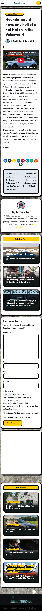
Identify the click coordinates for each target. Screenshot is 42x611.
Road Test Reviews (23, 569)
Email (5, 372)
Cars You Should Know (14, 14)
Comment (7, 332)
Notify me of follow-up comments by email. (21, 413)
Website (6, 381)
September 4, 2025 (28, 259)
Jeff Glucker (23, 212)
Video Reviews (12, 572)
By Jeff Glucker (16, 41)
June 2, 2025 (25, 282)
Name (5, 362)
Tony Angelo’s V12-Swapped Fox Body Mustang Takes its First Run (20, 278)
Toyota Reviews (13, 502)
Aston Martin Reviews (15, 566)
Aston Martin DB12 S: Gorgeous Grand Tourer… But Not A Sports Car (20, 578)
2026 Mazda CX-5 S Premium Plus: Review (21, 530)
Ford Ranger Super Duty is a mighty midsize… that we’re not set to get (21, 302)
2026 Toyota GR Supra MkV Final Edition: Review (20, 507)
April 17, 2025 (26, 305)
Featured (29, 566)
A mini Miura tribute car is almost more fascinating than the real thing (29, 180)
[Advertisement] (21, 453)
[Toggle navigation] (2, 3)
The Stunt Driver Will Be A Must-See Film (20, 554)
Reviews (10, 569)
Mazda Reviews (12, 525)
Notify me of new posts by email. (17, 417)
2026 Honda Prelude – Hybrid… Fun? (19, 255)
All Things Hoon (12, 549)
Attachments (8, 391)
